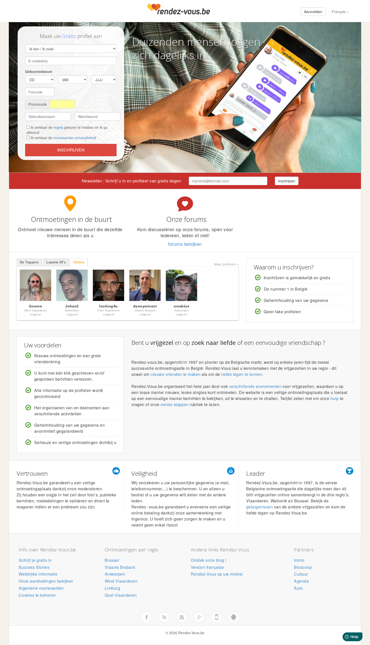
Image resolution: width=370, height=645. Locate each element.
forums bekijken (185, 243)
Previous (11, 286)
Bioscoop (303, 567)
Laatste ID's (56, 262)
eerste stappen (175, 404)
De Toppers (29, 262)
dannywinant (145, 306)
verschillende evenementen (255, 386)
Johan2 (72, 306)
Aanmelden (313, 11)
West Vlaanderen (121, 581)
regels (58, 127)
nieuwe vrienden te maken (176, 374)
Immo (299, 560)
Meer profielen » (226, 264)
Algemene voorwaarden (41, 588)
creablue (182, 306)
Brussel (112, 560)
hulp (334, 398)
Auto (298, 588)
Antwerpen (115, 574)
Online (79, 262)
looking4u (108, 306)
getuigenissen (259, 507)
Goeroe (35, 306)
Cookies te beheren (37, 595)
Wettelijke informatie (38, 574)
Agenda (301, 581)
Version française (207, 567)
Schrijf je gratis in (35, 560)
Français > (340, 11)
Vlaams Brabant (120, 567)
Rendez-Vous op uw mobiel (217, 574)
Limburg (112, 588)
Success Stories (34, 567)
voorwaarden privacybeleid (74, 137)
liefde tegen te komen (241, 374)
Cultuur (301, 574)
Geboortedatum (38, 71)
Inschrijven (71, 150)
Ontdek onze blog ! (209, 560)
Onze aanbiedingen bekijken (46, 581)
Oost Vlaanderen (121, 595)
